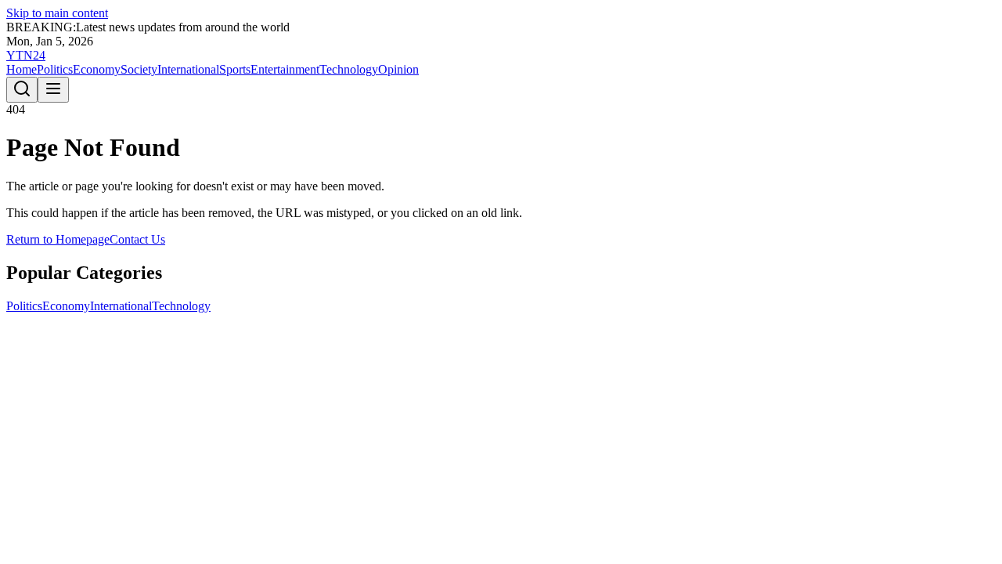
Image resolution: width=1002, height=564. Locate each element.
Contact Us (137, 239)
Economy (97, 69)
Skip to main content (57, 13)
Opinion (398, 69)
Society (139, 69)
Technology (348, 69)
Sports (234, 69)
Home (21, 69)
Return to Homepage (58, 239)
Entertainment (284, 69)
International (188, 69)
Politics (55, 69)
